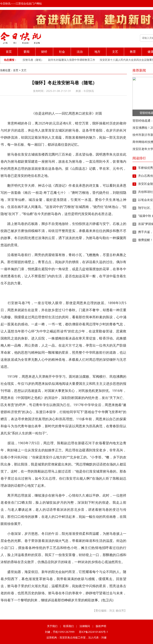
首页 (9, 52)
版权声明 (101, 626)
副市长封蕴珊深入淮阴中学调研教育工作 (67, 59)
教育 (133, 52)
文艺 (115, 52)
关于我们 (52, 626)
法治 (80, 52)
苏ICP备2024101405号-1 (93, 632)
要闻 (26, 52)
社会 (62, 52)
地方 (97, 52)
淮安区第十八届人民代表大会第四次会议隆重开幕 (124, 59)
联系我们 (68, 626)
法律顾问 (84, 626)
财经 (44, 52)
